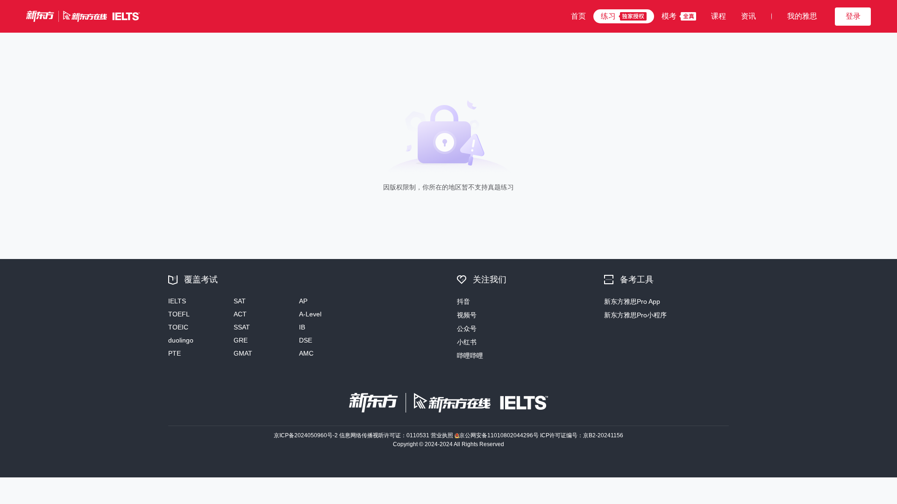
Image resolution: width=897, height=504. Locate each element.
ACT (240, 314)
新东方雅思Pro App (632, 301)
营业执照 (442, 435)
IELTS (177, 301)
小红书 (467, 342)
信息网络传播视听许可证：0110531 (384, 435)
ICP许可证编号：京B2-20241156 (581, 435)
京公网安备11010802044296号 (499, 435)
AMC (306, 353)
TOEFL (179, 314)
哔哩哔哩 (470, 355)
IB (302, 327)
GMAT (243, 353)
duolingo (180, 340)
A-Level (310, 314)
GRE (241, 340)
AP (303, 301)
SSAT (242, 327)
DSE (305, 340)
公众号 (467, 328)
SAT (240, 301)
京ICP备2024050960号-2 (306, 435)
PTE (174, 353)
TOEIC (178, 327)
